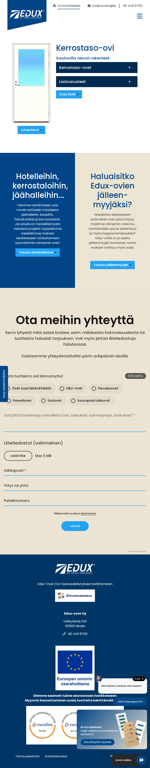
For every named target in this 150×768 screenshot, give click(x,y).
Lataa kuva (30, 130)
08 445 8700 (77, 634)
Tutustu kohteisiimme (36, 252)
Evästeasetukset (56, 756)
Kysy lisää (67, 94)
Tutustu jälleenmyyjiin (111, 265)
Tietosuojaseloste (27, 756)
